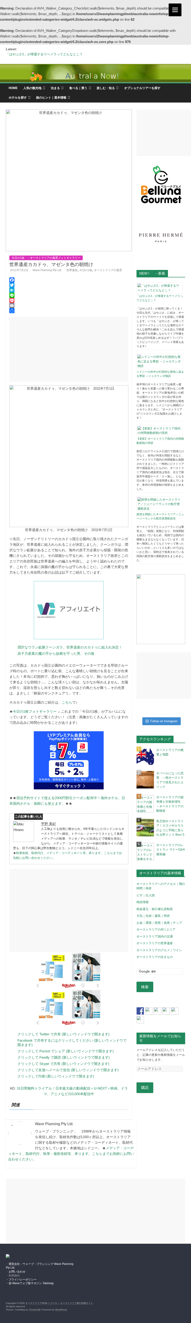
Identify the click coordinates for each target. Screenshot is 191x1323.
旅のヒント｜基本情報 (51, 97)
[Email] (68, 305)
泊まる (55, 88)
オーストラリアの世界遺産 (154, 943)
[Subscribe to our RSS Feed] (166, 1011)
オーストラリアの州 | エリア (155, 929)
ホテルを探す (18, 97)
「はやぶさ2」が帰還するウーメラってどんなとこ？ (44, 54)
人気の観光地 (32, 88)
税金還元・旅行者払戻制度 (154, 909)
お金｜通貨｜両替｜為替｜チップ (159, 922)
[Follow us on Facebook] (140, 1011)
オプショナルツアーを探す (142, 88)
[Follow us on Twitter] (149, 1011)
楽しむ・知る (106, 88)
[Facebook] (68, 280)
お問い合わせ (17, 1271)
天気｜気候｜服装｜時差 (153, 915)
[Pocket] (68, 300)
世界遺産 (72, 270)
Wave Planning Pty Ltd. (47, 270)
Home (13, 88)
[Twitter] (68, 285)
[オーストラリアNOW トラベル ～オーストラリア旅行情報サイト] (95, 73)
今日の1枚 (85, 270)
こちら (67, 702)
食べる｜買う (78, 88)
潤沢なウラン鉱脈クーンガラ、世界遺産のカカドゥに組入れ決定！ (69, 647)
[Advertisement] (68, 349)
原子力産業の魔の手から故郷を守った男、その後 (55, 653)
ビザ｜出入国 (145, 895)
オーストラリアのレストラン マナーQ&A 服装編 (170, 849)
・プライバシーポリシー (21, 1279)
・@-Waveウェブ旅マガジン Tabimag (30, 1283)
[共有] (68, 310)
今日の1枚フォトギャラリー (35, 711)
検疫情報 (142, 902)
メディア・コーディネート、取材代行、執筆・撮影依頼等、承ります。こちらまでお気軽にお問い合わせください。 (71, 1153)
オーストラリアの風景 (108, 270)
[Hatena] (68, 290)
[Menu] (175, 9)
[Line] (68, 295)
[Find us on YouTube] (174, 1011)
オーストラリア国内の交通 (154, 936)
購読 (145, 1088)
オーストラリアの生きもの (154, 957)
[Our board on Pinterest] (157, 1011)
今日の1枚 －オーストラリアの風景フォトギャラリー (46, 257)
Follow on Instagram (163, 721)
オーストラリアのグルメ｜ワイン (159, 950)
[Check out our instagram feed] (140, 1019)
